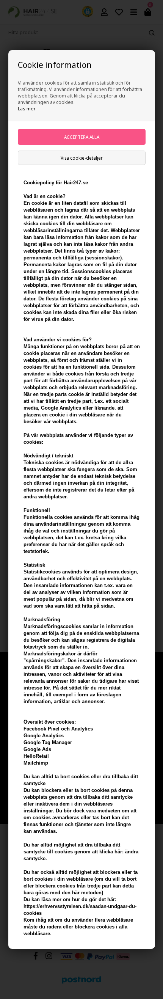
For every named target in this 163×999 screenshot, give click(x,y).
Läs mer (27, 108)
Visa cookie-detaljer (82, 158)
